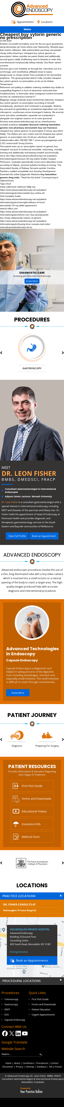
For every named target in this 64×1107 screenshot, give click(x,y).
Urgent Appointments (43, 1014)
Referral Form (31, 837)
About (17, 1063)
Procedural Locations (21, 981)
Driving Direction (19, 951)
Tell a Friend (55, 1066)
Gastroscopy (11, 1004)
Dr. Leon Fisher (29, 473)
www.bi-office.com (9, 208)
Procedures (32, 319)
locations (32, 885)
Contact (55, 1063)
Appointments (25, 22)
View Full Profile (17, 535)
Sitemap (30, 1066)
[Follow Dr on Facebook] (5, 1033)
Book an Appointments (32, 960)
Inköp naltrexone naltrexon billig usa (17, 187)
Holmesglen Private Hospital (19, 910)
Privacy (19, 1066)
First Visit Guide (32, 786)
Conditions (28, 1063)
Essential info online (10, 174)
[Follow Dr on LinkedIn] (18, 1033)
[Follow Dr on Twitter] (11, 1033)
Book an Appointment (44, 535)
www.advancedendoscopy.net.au (25, 121)
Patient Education (41, 1009)
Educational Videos (34, 811)
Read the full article (30, 177)
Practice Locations (19, 896)
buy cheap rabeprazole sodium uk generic (20, 218)
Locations (47, 22)
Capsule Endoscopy (22, 660)
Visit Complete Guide (10, 196)
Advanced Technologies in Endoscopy (32, 651)
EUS (7, 1014)
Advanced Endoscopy (32, 554)
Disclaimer (7, 1066)
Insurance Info (31, 824)
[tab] (32, 896)
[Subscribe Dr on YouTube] (25, 1033)
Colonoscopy (11, 999)
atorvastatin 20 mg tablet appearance (18, 205)
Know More (32, 281)
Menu (27, 29)
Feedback (41, 1066)
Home (8, 1063)
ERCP (7, 1009)
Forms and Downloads (36, 798)
